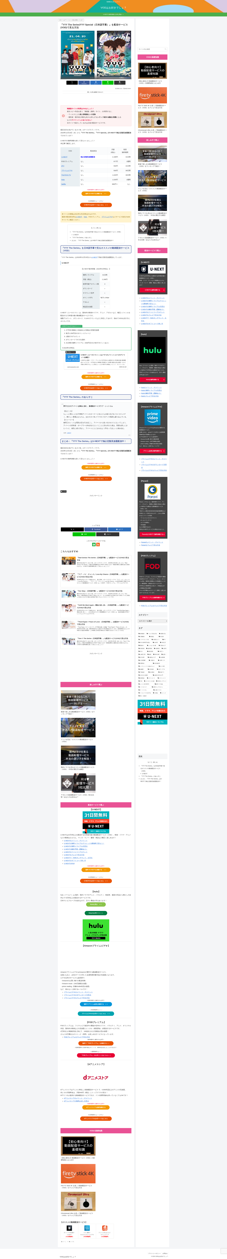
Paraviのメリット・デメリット (152, 542)
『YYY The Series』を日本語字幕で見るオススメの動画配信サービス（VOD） (97, 232)
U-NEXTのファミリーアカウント (76, 852)
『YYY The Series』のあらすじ (82, 237)
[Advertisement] (95, 99)
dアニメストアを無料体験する (96, 1107)
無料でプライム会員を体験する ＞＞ (96, 1004)
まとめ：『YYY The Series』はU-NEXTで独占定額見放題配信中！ (93, 240)
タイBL (64, 491)
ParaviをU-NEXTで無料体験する (152, 534)
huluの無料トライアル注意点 (151, 390)
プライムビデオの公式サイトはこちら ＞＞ (96, 1013)
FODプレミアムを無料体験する (152, 597)
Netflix (63, 184)
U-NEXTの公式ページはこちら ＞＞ (96, 205)
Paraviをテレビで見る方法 (150, 545)
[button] (119, 83)
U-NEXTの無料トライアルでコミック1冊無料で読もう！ (84, 843)
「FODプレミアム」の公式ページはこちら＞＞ (96, 1055)
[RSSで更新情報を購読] (98, 544)
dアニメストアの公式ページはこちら (96, 1118)
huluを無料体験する (152, 379)
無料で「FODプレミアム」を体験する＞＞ (96, 1043)
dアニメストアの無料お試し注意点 (76, 1101)
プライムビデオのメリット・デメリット (78, 992)
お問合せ (165, 1253)
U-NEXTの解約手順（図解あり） (76, 849)
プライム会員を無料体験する (152, 451)
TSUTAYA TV (66, 175)
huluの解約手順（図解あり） (151, 393)
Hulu (63, 180)
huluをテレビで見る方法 (150, 396)
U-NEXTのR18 (69, 863)
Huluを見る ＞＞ (96, 904)
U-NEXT (128, 77)
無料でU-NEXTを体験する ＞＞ (95, 193)
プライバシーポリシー (154, 1253)
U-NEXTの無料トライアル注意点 (76, 846)
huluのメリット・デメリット (151, 387)
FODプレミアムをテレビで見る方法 (77, 1037)
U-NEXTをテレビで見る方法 (74, 855)
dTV (62, 166)
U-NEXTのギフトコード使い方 (75, 860)
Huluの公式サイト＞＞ (96, 913)
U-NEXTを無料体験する (152, 290)
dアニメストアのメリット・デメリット (78, 1098)
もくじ (93, 228)
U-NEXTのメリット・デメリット (76, 840)
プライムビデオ (67, 170)
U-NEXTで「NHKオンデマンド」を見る (78, 858)
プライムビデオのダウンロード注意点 (77, 995)
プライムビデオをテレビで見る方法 (77, 998)
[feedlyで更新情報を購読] (94, 544)
